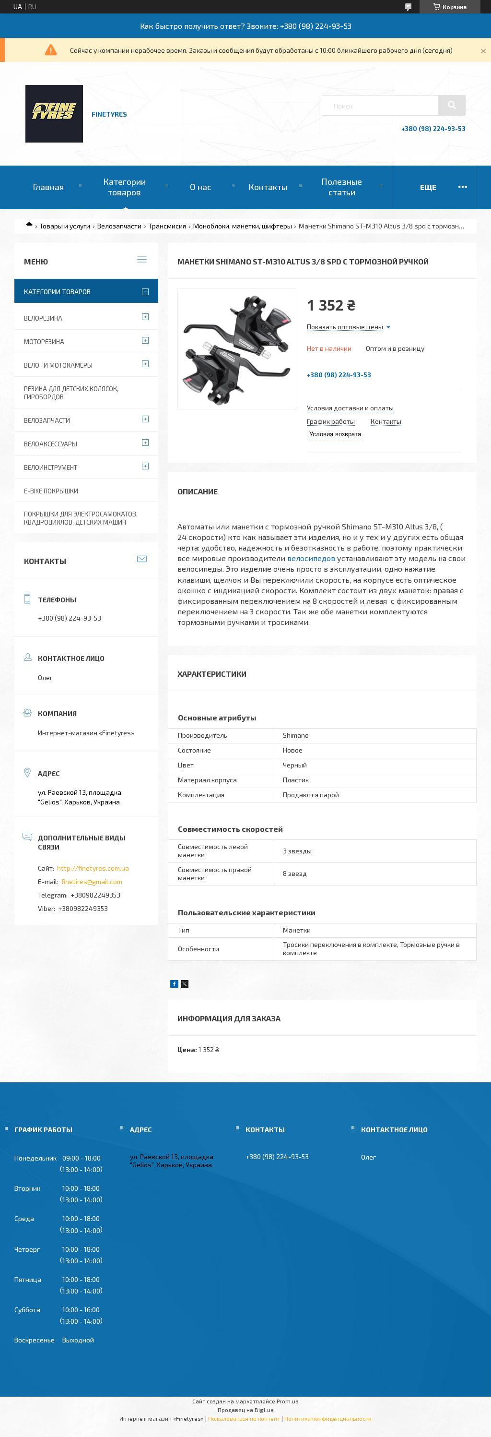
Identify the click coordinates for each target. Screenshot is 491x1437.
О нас (200, 186)
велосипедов (311, 558)
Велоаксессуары (50, 444)
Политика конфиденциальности (328, 1418)
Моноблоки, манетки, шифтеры (242, 226)
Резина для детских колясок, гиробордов (71, 393)
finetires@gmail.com (91, 881)
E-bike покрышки (51, 491)
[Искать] (452, 105)
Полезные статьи (341, 186)
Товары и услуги (64, 226)
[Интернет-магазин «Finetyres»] (54, 140)
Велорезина (43, 318)
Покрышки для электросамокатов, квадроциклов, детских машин (81, 518)
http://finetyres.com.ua (93, 868)
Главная (48, 186)
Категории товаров (124, 186)
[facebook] (174, 985)
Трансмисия (167, 226)
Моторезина (44, 342)
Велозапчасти (119, 226)
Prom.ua (288, 1401)
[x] (184, 985)
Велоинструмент (50, 467)
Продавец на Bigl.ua (246, 1409)
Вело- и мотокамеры (58, 365)
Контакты (267, 186)
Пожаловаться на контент (244, 1418)
